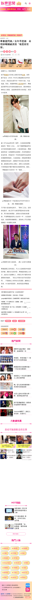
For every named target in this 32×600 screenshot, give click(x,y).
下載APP (4, 329)
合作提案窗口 (16, 587)
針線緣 (3, 9)
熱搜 (29, 9)
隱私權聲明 (15, 585)
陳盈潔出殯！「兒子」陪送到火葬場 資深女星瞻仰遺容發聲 (11, 451)
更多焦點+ (16, 534)
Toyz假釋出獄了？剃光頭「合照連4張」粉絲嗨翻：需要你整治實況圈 (8, 446)
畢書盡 (6, 75)
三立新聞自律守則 (7, 587)
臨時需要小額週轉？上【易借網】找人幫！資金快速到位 (14, 313)
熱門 (24, 9)
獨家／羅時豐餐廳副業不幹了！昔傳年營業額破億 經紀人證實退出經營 (27, 451)
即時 (19, 9)
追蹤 (3, 333)
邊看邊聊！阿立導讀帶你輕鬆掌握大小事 (20, 510)
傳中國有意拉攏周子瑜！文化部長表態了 (12, 292)
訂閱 (12, 329)
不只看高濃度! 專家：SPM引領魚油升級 (20, 518)
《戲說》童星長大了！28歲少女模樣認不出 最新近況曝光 (28, 65)
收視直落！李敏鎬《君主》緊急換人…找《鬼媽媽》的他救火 (12, 65)
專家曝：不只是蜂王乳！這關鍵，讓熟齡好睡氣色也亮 (12, 302)
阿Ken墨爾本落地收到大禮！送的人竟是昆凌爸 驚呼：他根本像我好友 (24, 446)
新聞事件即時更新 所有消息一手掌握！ (12, 295)
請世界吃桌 (11, 9)
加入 (20, 329)
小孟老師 (20, 84)
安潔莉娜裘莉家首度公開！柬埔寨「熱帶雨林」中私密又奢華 (4, 65)
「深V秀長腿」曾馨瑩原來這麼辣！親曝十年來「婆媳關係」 (20, 65)
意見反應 (4, 589)
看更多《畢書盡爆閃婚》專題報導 (12, 35)
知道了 (28, 597)
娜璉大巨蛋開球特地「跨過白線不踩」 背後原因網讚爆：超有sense (27, 456)
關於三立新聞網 (6, 585)
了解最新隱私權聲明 (19, 597)
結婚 (23, 75)
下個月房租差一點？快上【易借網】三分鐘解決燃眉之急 (14, 308)
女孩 (7, 38)
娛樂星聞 (2, 38)
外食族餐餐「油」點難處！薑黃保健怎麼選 (20, 526)
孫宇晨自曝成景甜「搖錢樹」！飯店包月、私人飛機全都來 (11, 456)
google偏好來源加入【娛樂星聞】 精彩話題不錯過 (15, 298)
